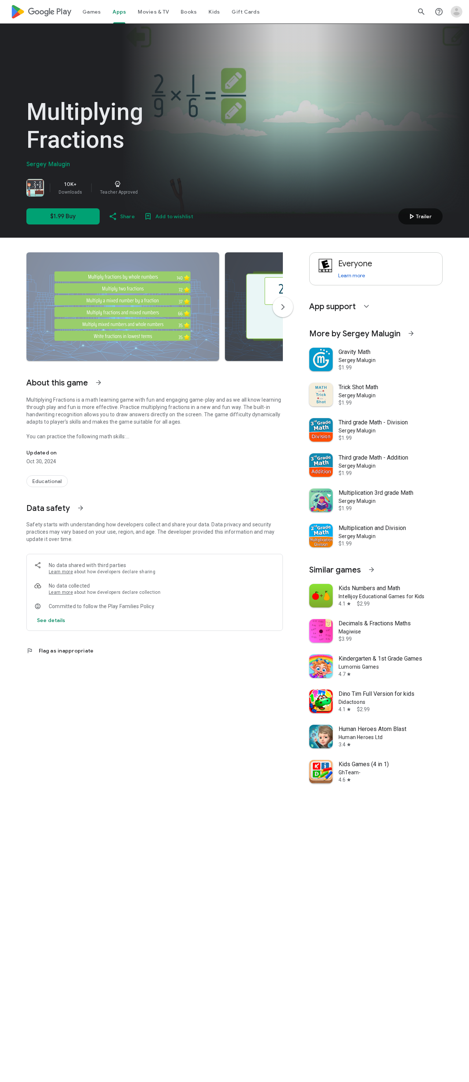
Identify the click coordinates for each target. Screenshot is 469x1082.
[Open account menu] (456, 12)
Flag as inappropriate (59, 650)
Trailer (419, 216)
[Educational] (47, 481)
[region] (129, 188)
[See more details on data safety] (51, 620)
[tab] (92, 11)
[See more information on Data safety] (80, 508)
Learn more (61, 571)
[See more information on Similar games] (371, 569)
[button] (122, 306)
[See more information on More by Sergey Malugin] (411, 333)
